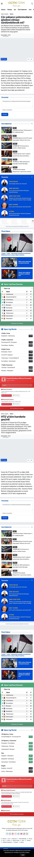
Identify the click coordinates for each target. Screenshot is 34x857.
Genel (4, 838)
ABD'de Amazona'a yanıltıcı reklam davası (21, 147)
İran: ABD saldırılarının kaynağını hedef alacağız (21, 162)
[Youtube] (21, 834)
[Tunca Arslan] (4, 182)
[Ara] (32, 4)
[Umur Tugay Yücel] (4, 198)
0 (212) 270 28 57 (7, 806)
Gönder (4, 114)
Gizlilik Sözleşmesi (7, 842)
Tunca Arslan (13, 181)
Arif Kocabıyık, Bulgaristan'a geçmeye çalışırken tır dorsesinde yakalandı (22, 171)
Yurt (30, 9)
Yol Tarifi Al (16, 395)
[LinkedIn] (18, 834)
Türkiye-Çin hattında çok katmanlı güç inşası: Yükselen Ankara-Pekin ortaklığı (20, 199)
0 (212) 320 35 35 (7, 395)
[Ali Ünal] (4, 213)
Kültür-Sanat (16, 840)
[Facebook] (7, 834)
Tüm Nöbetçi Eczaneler (17, 408)
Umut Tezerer (13, 204)
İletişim (16, 842)
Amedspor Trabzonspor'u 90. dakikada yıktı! (22, 131)
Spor (14, 127)
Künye (22, 842)
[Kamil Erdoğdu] (4, 190)
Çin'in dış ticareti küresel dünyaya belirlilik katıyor (19, 191)
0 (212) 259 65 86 (7, 796)
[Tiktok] (24, 834)
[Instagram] (15, 834)
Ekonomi (14, 838)
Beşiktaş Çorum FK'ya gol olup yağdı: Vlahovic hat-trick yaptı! (22, 139)
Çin (15, 9)
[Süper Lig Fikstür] (32, 329)
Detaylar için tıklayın (17, 323)
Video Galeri (4, 14)
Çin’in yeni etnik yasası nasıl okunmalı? (20, 206)
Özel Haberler (22, 9)
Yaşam (15, 167)
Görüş (8, 840)
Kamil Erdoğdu (14, 188)
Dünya (3, 9)
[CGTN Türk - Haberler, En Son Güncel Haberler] (17, 3)
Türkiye (9, 9)
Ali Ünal (11, 211)
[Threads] (27, 834)
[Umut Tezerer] (4, 205)
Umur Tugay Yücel (14, 196)
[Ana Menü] (2, 4)
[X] (10, 834)
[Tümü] (32, 123)
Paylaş (4, 59)
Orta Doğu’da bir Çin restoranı (18, 183)
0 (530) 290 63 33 (7, 404)
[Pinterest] (12, 834)
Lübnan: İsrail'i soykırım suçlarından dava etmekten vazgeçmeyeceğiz (21, 155)
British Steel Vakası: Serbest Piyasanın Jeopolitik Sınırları (20, 214)
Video (11, 14)
